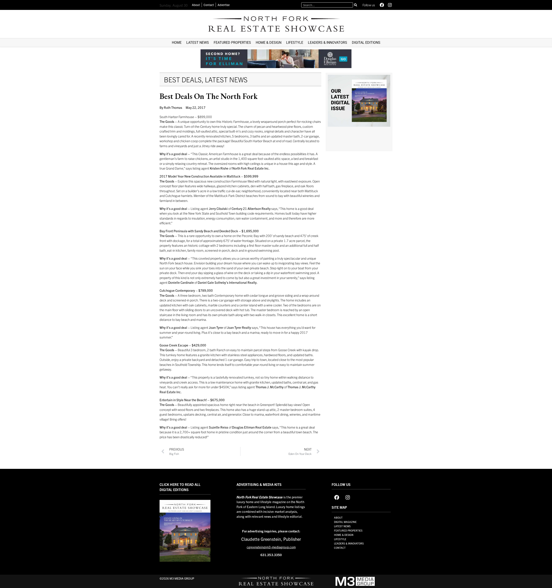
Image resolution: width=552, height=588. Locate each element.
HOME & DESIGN (268, 43)
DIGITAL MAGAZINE (345, 521)
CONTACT (340, 547)
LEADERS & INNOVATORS (327, 43)
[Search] (355, 5)
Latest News (226, 79)
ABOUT (338, 517)
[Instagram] (389, 5)
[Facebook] (381, 5)
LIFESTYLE (294, 43)
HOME (177, 43)
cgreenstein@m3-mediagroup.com (271, 547)
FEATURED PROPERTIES (232, 43)
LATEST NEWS (197, 43)
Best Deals (183, 79)
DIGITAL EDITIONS (366, 43)
